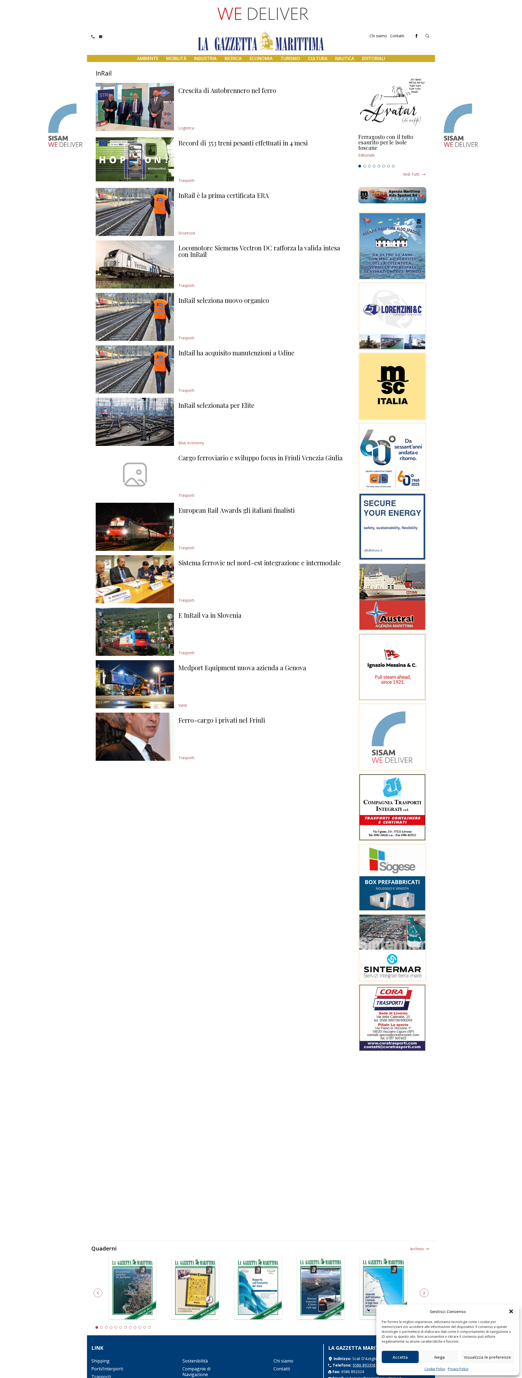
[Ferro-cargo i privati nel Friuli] (135, 737)
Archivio (417, 1248)
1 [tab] (359, 166)
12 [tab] (149, 1327)
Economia (261, 58)
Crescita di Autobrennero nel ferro (227, 90)
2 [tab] (364, 166)
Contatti (397, 35)
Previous (98, 1293)
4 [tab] (374, 166)
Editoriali (373, 58)
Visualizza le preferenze (487, 1357)
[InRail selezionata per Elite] (135, 422)
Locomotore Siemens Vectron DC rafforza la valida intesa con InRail (259, 251)
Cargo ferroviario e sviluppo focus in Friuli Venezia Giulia (260, 457)
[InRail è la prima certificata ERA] (135, 212)
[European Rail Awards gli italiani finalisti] (135, 527)
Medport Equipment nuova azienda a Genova (242, 667)
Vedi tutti (411, 174)
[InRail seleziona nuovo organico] (135, 317)
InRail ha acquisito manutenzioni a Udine (236, 352)
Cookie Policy (434, 1369)
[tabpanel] (392, 148)
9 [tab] (135, 1327)
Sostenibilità (195, 1361)
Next (424, 1293)
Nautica (344, 58)
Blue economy (191, 442)
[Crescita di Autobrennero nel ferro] (135, 107)
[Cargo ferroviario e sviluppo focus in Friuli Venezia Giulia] (135, 474)
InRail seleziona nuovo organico (223, 300)
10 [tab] (139, 1327)
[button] (511, 1311)
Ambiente (147, 58)
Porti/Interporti (107, 1369)
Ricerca (233, 58)
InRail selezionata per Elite (216, 405)
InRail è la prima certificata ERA (223, 195)
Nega (439, 1357)
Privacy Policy (458, 1369)
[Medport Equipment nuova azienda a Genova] (135, 684)
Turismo (290, 58)
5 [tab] (379, 166)
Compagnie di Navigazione (196, 1371)
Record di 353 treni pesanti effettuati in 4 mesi (243, 142)
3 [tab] (369, 166)
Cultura (318, 58)
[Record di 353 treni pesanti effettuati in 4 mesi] (135, 159)
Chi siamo (378, 35)
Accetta (400, 1357)
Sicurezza (186, 232)
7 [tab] (388, 166)
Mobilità (176, 58)
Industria (205, 58)
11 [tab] (144, 1327)
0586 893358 (364, 1365)
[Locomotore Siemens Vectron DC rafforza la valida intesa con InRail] (135, 264)
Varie (182, 705)
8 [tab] (393, 166)
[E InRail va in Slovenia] (135, 632)
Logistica (186, 128)
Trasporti (186, 180)
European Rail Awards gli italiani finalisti (236, 510)
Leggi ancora (392, 148)
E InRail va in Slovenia (209, 615)
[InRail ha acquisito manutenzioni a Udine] (135, 369)
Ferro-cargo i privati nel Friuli (221, 720)
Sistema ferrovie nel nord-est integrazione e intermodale (259, 562)
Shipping (100, 1361)
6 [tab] (383, 166)
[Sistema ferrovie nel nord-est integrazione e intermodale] (135, 579)
